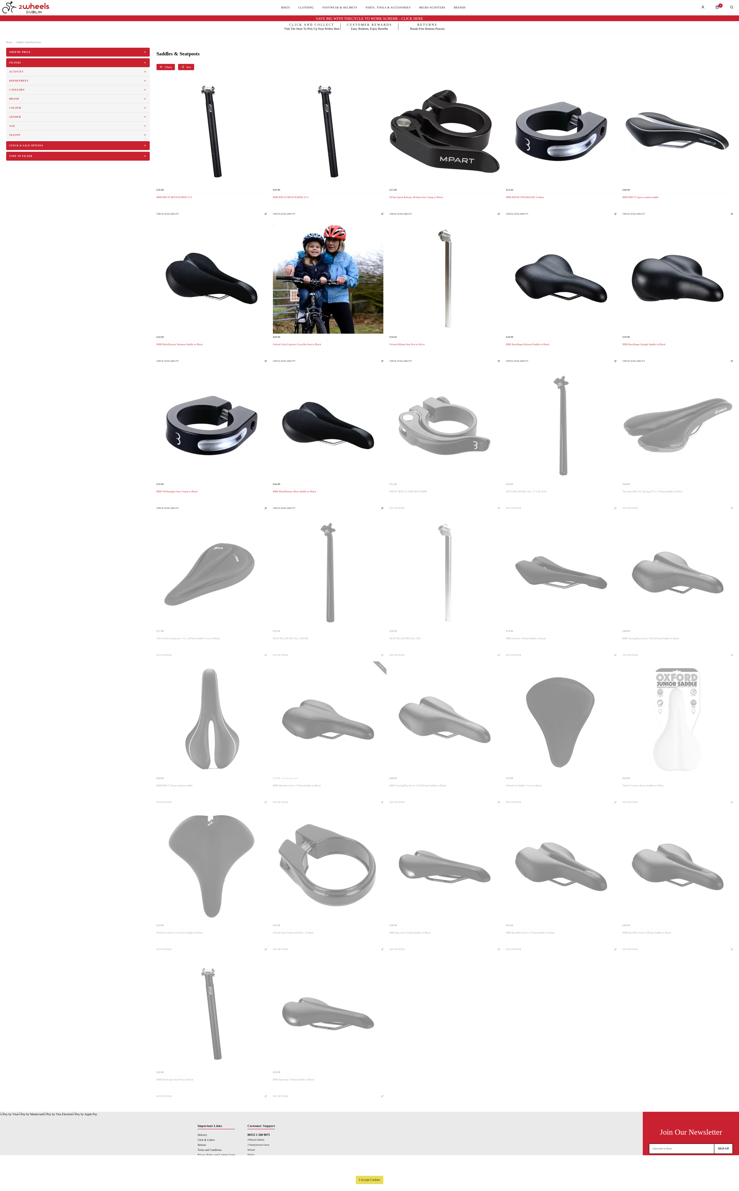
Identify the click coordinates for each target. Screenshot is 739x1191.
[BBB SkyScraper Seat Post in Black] (211, 1014)
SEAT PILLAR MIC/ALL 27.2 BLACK (526, 491)
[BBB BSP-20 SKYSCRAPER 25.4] (328, 131)
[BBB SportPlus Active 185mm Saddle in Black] (678, 867)
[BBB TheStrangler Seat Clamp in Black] (211, 425)
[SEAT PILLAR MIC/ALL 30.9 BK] (328, 573)
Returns (202, 1144)
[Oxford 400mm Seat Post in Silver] (445, 278)
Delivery (202, 1134)
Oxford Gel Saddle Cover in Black (524, 785)
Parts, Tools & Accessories (388, 7)
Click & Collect (206, 1139)
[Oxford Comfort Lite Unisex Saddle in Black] (211, 867)
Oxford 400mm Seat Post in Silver (407, 344)
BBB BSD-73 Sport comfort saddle (174, 785)
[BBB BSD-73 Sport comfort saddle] (211, 719)
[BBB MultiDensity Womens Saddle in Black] (211, 278)
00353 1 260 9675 (258, 1134)
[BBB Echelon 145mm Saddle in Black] (561, 573)
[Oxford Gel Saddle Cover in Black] (561, 719)
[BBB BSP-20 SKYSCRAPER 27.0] (211, 131)
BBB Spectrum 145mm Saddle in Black (410, 932)
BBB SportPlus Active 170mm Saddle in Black (530, 932)
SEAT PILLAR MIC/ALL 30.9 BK (290, 638)
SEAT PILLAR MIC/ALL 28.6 (405, 638)
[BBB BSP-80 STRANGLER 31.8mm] (561, 131)
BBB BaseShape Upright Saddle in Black (644, 344)
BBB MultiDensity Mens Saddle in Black (294, 491)
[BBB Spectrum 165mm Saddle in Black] (328, 1014)
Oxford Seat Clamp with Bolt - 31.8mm (293, 932)
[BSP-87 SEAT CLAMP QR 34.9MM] (445, 425)
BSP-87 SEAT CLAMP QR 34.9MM (408, 491)
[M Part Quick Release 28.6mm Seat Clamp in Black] (445, 131)
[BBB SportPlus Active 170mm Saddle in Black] (561, 867)
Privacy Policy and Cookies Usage (216, 1154)
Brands (460, 7)
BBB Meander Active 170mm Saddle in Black (297, 785)
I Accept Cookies (369, 1179)
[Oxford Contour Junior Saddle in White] (678, 719)
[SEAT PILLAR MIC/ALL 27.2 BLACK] (561, 425)
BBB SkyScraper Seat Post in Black (174, 1079)
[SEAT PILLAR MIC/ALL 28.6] (445, 573)
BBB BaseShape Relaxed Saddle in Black (527, 344)
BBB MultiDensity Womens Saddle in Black (179, 344)
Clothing (306, 7)
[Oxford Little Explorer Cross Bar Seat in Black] (328, 278)
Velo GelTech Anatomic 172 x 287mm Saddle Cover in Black (188, 638)
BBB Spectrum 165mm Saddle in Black (293, 1079)
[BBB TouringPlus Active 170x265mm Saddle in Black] (445, 719)
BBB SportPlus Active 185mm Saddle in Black (647, 932)
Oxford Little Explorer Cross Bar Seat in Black (297, 344)
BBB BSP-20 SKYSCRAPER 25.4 (290, 197)
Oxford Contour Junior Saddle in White (643, 785)
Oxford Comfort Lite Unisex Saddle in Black (179, 932)
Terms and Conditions (210, 1149)
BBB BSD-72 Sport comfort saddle (641, 197)
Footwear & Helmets (339, 7)
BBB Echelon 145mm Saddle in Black (526, 638)
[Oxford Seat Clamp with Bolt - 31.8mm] (328, 867)
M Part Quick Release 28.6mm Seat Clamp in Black (416, 197)
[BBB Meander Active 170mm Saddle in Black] (328, 719)
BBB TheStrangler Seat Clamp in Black (177, 491)
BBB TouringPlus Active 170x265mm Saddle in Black (418, 785)
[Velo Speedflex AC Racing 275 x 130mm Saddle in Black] (678, 425)
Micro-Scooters (432, 7)
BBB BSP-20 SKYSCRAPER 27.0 (174, 197)
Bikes (285, 7)
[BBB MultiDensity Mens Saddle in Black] (328, 425)
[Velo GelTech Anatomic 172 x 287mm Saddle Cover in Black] (211, 573)
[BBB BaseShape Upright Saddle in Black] (678, 278)
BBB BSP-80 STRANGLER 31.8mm (525, 197)
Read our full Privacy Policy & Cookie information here (369, 1171)
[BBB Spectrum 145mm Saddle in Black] (445, 867)
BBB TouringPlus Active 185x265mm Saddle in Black (651, 638)
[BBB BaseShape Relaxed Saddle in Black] (561, 278)
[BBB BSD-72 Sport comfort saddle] (678, 131)
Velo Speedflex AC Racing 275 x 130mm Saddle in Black (652, 491)
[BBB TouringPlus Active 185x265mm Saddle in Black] (678, 573)
